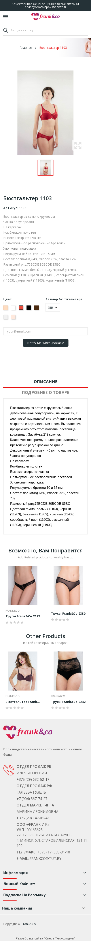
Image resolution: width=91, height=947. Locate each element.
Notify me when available (45, 343)
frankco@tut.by (45, 858)
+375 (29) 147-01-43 (33, 818)
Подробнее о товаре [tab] (45, 392)
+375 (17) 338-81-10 (53, 852)
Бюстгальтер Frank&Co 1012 (23, 702)
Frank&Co (13, 610)
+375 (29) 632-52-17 (33, 779)
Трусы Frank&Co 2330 (68, 614)
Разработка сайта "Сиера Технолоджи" (45, 938)
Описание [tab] (45, 381)
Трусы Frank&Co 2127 (23, 616)
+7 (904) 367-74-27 (32, 798)
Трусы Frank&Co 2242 (68, 702)
